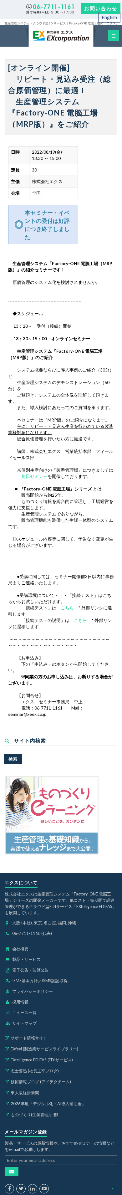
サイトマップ (24, 1023)
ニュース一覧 (24, 1012)
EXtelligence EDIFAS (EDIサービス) (42, 1059)
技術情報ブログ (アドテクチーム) (41, 1081)
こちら (67, 607)
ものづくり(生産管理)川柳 (34, 1114)
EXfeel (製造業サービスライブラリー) (44, 1048)
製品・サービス (26, 959)
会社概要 (20, 948)
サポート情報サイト (29, 1037)
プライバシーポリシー (32, 991)
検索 (12, 759)
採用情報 (20, 1001)
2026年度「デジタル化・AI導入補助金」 (48, 1103)
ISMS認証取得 (55, 980)
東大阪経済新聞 (25, 1092)
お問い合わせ (100, 8)
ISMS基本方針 (25, 980)
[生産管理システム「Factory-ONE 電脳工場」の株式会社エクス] (60, 36)
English (109, 17)
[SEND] (11, 1171)
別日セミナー (34, 476)
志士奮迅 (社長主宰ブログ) (35, 1070)
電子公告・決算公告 (30, 969)
